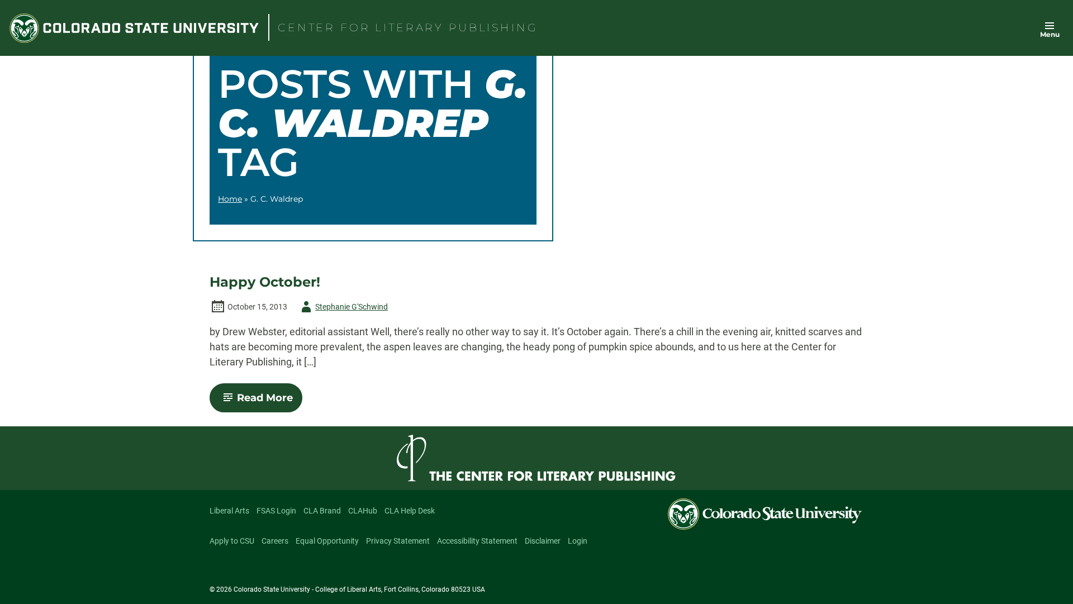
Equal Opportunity (327, 540)
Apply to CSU (232, 540)
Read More (269, 401)
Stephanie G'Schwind (342, 309)
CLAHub (362, 510)
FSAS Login (276, 510)
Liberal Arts (229, 510)
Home (230, 199)
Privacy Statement (398, 540)
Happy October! (265, 282)
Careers (275, 540)
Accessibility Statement (477, 540)
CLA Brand (322, 510)
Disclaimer (543, 540)
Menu (1050, 34)
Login (577, 540)
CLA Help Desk (409, 510)
